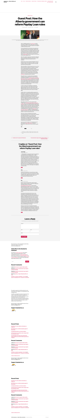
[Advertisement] (30, 8)
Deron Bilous (23, 131)
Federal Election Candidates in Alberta (42, 1)
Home (21, 1)
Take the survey (29, 123)
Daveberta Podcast (34, 1)
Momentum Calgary (29, 132)
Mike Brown (25, 132)
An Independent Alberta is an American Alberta (18, 331)
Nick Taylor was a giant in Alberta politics (21, 342)
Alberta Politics (30, 15)
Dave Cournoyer (25, 27)
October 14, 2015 (31, 27)
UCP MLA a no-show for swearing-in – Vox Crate (18, 276)
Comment (22, 223)
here (26, 123)
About (24, 1)
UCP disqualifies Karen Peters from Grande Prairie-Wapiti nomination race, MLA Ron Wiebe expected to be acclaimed (20, 336)
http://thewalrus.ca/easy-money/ (26, 185)
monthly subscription (23, 254)
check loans (23, 74)
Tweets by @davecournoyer (15, 355)
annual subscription (24, 255)
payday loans (33, 43)
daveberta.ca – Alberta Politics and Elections (19, 417)
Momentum (34, 108)
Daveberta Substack (28, 1)
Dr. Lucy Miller (26, 131)
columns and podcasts (19, 252)
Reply (21, 167)
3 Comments (36, 27)
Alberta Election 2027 (50, 1)
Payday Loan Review (34, 132)
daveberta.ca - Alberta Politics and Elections (10, 1)
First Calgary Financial (24, 109)
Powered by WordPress (29, 417)
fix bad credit (25, 54)
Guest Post (35, 131)
